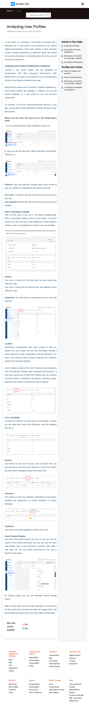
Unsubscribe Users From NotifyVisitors (72, 51)
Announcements (54, 666)
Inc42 (51, 684)
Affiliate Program (74, 655)
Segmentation (33, 657)
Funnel (31, 666)
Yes (26, 628)
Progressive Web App (76, 695)
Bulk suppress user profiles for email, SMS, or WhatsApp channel (73, 57)
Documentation (54, 655)
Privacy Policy (33, 690)
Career (11, 692)
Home (9, 11)
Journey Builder (34, 663)
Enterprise (72, 658)
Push (10, 665)
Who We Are (13, 684)
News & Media (13, 687)
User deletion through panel (73, 62)
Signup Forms (13, 668)
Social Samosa (54, 687)
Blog (50, 658)
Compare (72, 661)
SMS (10, 662)
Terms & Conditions (35, 692)
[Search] (47, 15)
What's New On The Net (56, 690)
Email (10, 660)
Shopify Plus (73, 664)
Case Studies (53, 661)
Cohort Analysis (34, 660)
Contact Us (12, 690)
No (26, 624)
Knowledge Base (54, 664)
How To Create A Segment (73, 77)
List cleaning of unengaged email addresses (73, 88)
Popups (11, 671)
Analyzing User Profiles (71, 46)
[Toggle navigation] (82, 4)
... (16, 11)
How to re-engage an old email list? (72, 72)
